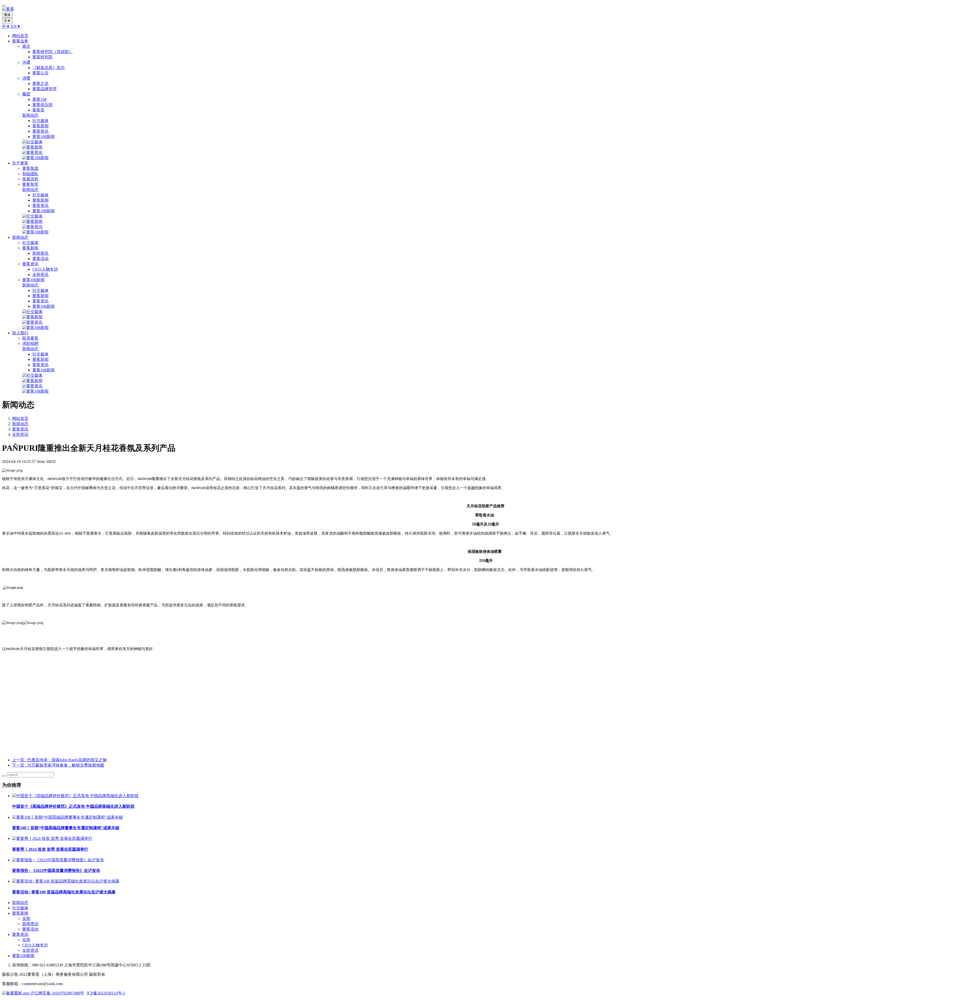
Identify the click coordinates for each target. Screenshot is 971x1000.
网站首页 (20, 36)
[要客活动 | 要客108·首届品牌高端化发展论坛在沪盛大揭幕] (65, 881)
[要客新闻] (32, 147)
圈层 (26, 94)
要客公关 (40, 73)
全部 (26, 918)
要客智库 (30, 184)
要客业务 (20, 41)
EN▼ (16, 26)
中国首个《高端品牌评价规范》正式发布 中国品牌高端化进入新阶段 (73, 806)
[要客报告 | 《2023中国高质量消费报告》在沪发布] (58, 860)
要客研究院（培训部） (52, 52)
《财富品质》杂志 (48, 67)
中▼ (6, 26)
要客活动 (40, 258)
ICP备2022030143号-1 (106, 993)
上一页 (59, 760)
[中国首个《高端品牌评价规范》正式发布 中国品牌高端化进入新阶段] (75, 796)
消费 (26, 78)
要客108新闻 (43, 136)
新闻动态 (30, 115)
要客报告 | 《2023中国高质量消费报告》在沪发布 (56, 870)
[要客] (485, 9)
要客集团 (30, 168)
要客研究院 (42, 57)
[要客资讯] (32, 152)
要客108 (39, 99)
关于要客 (20, 163)
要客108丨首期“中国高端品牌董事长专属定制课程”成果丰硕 (65, 828)
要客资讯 (40, 131)
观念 (26, 46)
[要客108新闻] (35, 158)
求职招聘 (30, 343)
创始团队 (30, 174)
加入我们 (20, 333)
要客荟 (38, 110)
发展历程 (30, 179)
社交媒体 (40, 120)
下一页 (58, 765)
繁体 (7, 15)
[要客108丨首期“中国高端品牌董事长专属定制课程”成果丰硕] (67, 817)
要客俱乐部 (42, 105)
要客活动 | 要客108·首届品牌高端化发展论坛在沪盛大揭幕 (64, 892)
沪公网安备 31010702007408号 (57, 993)
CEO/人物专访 (45, 269)
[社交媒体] (32, 142)
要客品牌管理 (44, 89)
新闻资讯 (40, 253)
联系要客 (30, 338)
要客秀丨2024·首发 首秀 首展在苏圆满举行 (50, 849)
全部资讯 (40, 274)
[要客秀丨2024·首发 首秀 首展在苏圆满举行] (52, 838)
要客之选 (40, 83)
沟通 (26, 62)
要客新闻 (40, 126)
